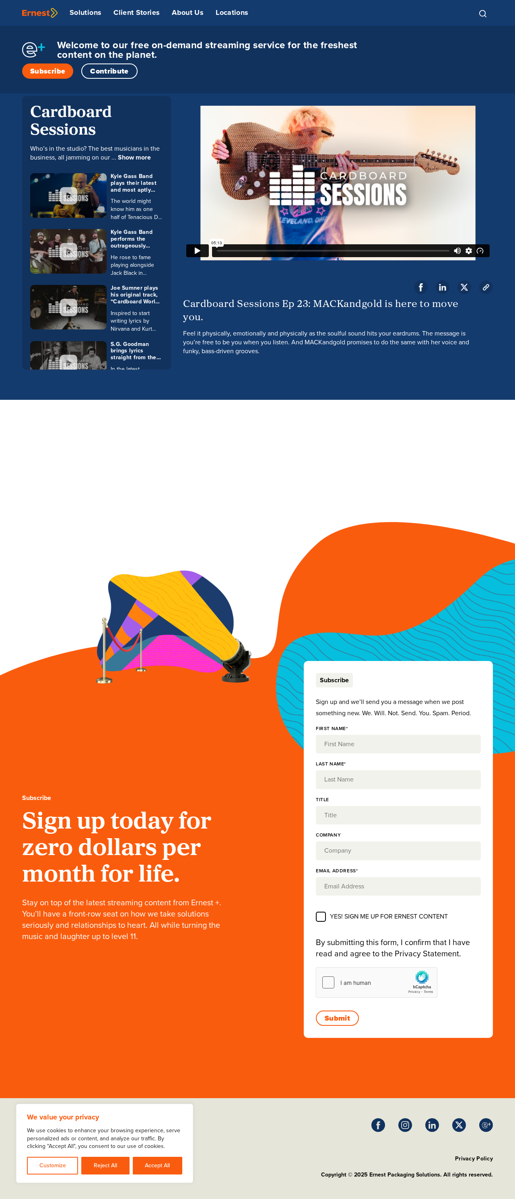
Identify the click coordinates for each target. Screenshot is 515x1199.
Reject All (105, 1165)
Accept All (157, 1165)
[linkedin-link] (442, 287)
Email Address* (337, 870)
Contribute (109, 71)
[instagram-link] (405, 1125)
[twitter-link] (464, 287)
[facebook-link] (421, 287)
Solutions (85, 12)
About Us (188, 12)
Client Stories (136, 12)
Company (328, 835)
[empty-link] (40, 13)
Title (322, 799)
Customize (52, 1165)
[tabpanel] (398, 861)
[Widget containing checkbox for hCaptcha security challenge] (376, 982)
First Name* (332, 728)
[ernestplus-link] (486, 1125)
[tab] (334, 680)
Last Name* (331, 763)
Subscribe (47, 71)
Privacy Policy (474, 1158)
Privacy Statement (427, 953)
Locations (232, 12)
